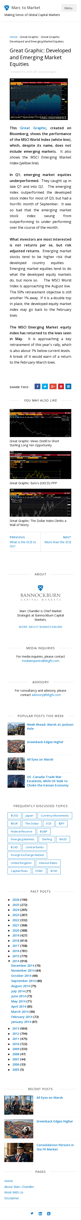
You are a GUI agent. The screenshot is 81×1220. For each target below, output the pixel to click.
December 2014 (23, 965)
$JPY (61, 823)
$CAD (14, 847)
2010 (16, 1044)
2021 (16, 925)
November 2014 (23, 970)
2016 (16, 951)
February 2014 (22, 1017)
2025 (16, 905)
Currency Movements (55, 815)
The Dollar (32, 823)
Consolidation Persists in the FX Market (55, 1147)
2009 (16, 1049)
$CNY (54, 871)
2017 (16, 946)
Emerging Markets (22, 839)
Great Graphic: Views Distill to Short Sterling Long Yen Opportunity (34, 443)
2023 (16, 915)
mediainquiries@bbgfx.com (40, 661)
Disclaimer (11, 1198)
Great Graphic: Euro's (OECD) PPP (33, 483)
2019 (16, 935)
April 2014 (19, 1006)
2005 (16, 1070)
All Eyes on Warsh (40, 759)
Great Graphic (29, 37)
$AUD (63, 839)
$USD (14, 815)
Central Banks (34, 847)
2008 (16, 1054)
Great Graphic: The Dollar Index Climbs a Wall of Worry (38, 523)
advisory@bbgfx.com (46, 695)
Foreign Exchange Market (27, 855)
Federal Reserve (21, 831)
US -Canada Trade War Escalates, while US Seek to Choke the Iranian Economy (48, 781)
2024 (16, 910)
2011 (16, 1039)
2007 (16, 1059)
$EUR (14, 823)
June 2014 (19, 996)
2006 (16, 1064)
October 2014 (21, 976)
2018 (16, 940)
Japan (29, 815)
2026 (16, 900)
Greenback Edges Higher (45, 742)
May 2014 (18, 1001)
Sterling (47, 839)
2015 (16, 956)
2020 (16, 930)
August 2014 (21, 986)
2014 (16, 961)
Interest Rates (48, 863)
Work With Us (13, 1192)
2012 (16, 1034)
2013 (16, 1028)
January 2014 (21, 1022)
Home (13, 37)
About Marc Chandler (19, 1187)
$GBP (43, 831)
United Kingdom (21, 863)
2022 (16, 920)
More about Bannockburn (40, 627)
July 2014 (18, 991)
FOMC (39, 871)
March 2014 (20, 1012)
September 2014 (24, 981)
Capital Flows (19, 871)
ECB (48, 823)
